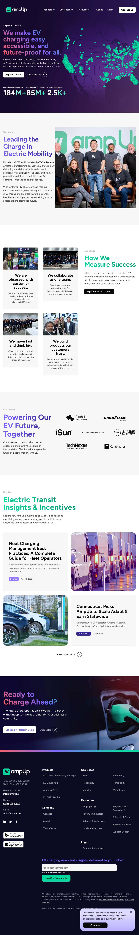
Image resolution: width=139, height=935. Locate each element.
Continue (95, 925)
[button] (49, 10)
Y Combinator (46, 162)
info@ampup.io (11, 793)
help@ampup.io (11, 803)
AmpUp (6, 25)
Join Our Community (56, 878)
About (99, 9)
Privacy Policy (115, 919)
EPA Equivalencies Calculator (111, 899)
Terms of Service (48, 872)
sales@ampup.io (12, 813)
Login (110, 9)
